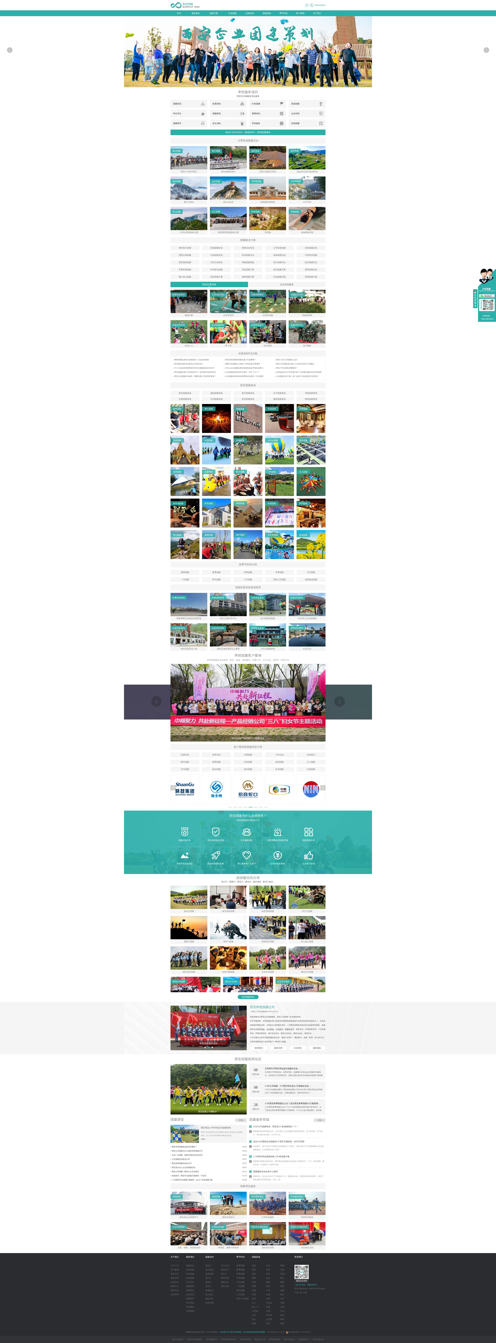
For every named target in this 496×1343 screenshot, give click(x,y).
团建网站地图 (191, 1332)
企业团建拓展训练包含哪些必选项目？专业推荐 (244, 376)
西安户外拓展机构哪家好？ (287, 368)
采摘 (254, 1323)
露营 (254, 1274)
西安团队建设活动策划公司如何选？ (189, 364)
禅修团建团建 (248, 262)
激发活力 (225, 1270)
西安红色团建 (179, 981)
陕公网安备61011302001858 (299, 1332)
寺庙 (268, 1265)
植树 (254, 1278)
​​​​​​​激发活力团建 (307, 972)
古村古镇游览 (216, 262)
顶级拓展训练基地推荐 (248, 587)
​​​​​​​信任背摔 (268, 346)
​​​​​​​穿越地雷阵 (307, 315)
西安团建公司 (303, 1339)
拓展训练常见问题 (248, 353)
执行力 (208, 1278)
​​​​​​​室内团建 (303, 440)
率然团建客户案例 (248, 655)
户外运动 (279, 755)
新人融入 (209, 1294)
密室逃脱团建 (185, 262)
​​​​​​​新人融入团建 (307, 941)
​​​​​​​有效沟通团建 (228, 972)
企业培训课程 (178, 1227)
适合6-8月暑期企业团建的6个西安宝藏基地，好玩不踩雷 (278, 1141)
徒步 (268, 1278)
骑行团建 (176, 151)
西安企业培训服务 (195, 1339)
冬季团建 (279, 572)
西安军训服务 (283, 981)
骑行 (268, 1323)
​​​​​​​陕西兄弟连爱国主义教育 (228, 649)
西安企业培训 (231, 981)
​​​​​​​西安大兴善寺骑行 (189, 172)
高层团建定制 (311, 248)
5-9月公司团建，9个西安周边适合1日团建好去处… (288, 1086)
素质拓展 (225, 1278)
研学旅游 (261, 1029)
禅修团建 (255, 212)
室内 (254, 1299)
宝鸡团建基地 (216, 399)
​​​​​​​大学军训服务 (268, 1217)
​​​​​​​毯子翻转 (307, 346)
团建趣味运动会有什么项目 (265, 1171)
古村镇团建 (256, 181)
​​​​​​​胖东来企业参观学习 (189, 1217)
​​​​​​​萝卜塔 (228, 346)
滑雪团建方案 (311, 277)
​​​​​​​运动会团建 (273, 440)
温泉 (254, 1265)
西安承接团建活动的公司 (182, 1163)
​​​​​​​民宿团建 (209, 503)
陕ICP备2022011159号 (276, 1332)
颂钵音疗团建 (185, 248)
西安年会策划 (289, 1339)
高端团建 (176, 1196)
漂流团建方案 (248, 269)
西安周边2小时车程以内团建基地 (216, 1128)
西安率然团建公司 (262, 1007)
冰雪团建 (248, 755)
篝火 (282, 1278)
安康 (282, 1307)
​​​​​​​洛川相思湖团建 (268, 618)
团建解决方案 (248, 240)
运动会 (269, 1303)
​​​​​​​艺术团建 (240, 472)
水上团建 (311, 762)
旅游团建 (279, 762)
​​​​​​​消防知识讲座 (268, 1247)
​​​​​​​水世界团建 (273, 535)
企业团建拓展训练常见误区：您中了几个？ (242, 372)
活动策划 (279, 1029)
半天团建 (240, 1282)
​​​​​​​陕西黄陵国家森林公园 (228, 232)
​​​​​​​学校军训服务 (307, 1217)
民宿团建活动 (248, 255)
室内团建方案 (279, 269)
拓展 (268, 1307)
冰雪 (268, 1311)
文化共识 (225, 1265)
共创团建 (248, 762)
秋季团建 (248, 572)
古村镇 (255, 1311)
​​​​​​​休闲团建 (177, 472)
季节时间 (283, 13)
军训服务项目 (257, 1196)
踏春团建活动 (279, 255)
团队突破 (225, 1286)
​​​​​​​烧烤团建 (177, 409)
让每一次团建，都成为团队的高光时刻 (187, 1155)
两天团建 (216, 579)
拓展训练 (250, 13)
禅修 (282, 1265)
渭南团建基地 (311, 393)
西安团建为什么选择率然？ (248, 815)
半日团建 (311, 572)
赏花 (268, 1270)
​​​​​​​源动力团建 (189, 911)
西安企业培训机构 (248, 51)
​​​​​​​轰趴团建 (303, 503)
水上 (254, 1303)
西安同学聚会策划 (228, 1339)
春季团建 (185, 572)
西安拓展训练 (209, 284)
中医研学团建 (311, 255)
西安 (282, 1286)
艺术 (254, 1315)
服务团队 (317, 1048)
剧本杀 (269, 1315)
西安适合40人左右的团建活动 (183, 1167)
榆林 (282, 1319)
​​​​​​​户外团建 (272, 472)
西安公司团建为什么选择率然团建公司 (187, 1151)
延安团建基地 (248, 399)
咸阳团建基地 (216, 393)
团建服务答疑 (259, 1119)
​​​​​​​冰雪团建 (209, 440)
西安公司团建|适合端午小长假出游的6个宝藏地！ (296, 364)
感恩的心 (225, 1282)
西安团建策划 (211, 1339)
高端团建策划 (216, 248)
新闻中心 (175, 1286)
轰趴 (268, 1282)
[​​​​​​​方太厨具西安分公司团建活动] (279, 789)
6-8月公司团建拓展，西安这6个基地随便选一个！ (275, 1126)
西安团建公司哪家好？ (208, 1111)
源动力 (208, 1265)
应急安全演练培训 (259, 1227)
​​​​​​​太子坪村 (307, 202)
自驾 (268, 1274)
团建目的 (209, 1257)
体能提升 (209, 1290)
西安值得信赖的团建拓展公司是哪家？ (240, 360)
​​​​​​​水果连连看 (268, 315)
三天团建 (248, 579)
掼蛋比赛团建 (185, 255)
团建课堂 (177, 1119)
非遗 (282, 1270)
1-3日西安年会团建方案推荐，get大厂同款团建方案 (192, 1180)
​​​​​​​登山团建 (177, 535)
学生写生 (190, 1282)
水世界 (269, 1319)
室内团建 (248, 769)
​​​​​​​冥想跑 (268, 232)
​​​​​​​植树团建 (209, 535)
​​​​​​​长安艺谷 (307, 649)
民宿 (254, 1294)
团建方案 (214, 13)
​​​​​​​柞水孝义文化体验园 (307, 618)
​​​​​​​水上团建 (303, 472)
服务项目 (196, 13)
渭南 (282, 1303)
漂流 (254, 1290)
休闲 (268, 1299)
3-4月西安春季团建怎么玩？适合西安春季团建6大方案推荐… (292, 1103)
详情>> (204, 1139)
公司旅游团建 (279, 248)
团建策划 (288, 1029)
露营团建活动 (311, 269)
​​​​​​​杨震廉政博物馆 (268, 202)
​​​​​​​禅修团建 (303, 409)
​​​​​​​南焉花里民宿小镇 (189, 649)
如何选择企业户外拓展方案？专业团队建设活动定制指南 (298, 372)
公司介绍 (175, 1265)
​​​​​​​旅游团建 (177, 440)
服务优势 (278, 1048)
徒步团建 (176, 181)
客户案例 (300, 13)
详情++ (242, 1120)
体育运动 (216, 755)
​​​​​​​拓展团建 (240, 440)
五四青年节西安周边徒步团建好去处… (282, 1068)
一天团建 (185, 579)
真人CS (255, 1307)
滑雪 (254, 1286)
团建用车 (190, 1299)
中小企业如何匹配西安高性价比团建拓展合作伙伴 (194, 368)
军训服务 (190, 1307)
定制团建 (190, 1311)
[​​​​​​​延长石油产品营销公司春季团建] (311, 789)
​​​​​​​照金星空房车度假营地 (307, 172)
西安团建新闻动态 (248, 1059)
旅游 (254, 1270)
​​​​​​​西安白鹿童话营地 (267, 172)
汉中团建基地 (279, 393)
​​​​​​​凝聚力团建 (189, 941)
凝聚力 (208, 1282)
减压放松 (209, 1270)
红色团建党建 (279, 277)
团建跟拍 (190, 1286)
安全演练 (190, 1303)
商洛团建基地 (311, 399)
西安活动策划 (177, 1339)
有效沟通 (209, 1303)
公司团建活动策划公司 (181, 1159)
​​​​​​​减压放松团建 (228, 911)
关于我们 (317, 13)
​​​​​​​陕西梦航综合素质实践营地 (189, 618)
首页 (179, 13)
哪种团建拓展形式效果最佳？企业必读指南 (192, 360)
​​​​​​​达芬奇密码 (228, 315)
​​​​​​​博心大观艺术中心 (228, 618)
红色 (254, 1282)
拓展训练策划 (178, 295)
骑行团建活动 (279, 262)
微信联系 (488, 296)
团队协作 (209, 1299)
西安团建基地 (248, 385)
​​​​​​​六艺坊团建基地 (268, 649)
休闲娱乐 (311, 755)
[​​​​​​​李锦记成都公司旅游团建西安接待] (248, 789)
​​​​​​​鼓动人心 (189, 346)
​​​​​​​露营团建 (240, 503)
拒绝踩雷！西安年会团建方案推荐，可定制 (189, 1176)
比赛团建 (311, 769)
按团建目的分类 (248, 878)
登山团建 (176, 212)
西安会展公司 (318, 1339)
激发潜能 (209, 1274)
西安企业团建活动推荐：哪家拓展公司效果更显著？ (195, 376)
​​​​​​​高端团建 (240, 409)
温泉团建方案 (216, 277)
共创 (268, 1286)
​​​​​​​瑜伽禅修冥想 (307, 232)
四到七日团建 (279, 579)
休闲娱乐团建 (216, 269)
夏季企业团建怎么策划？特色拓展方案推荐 (242, 364)
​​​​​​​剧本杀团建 (178, 503)
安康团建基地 (185, 399)
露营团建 (255, 151)
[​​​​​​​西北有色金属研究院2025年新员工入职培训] (216, 789)
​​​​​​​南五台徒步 (228, 202)
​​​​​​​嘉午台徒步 (189, 202)
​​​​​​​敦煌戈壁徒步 (228, 1217)
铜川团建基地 (248, 393)
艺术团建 (185, 769)
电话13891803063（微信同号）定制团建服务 (248, 132)
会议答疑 (175, 1294)
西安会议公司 (260, 1339)
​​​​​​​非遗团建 (272, 409)
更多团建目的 (248, 997)
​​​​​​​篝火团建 (209, 409)
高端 (282, 1274)
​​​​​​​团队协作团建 (189, 972)
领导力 (208, 1286)
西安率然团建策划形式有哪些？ (184, 1147)
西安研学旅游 (245, 1339)
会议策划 (270, 1029)
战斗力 (224, 1274)
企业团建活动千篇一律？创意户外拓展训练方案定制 (297, 376)
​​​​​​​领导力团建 (228, 941)
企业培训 (190, 1294)
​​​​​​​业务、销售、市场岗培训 (189, 1247)
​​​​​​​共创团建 (272, 503)
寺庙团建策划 (216, 255)
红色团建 (232, 13)
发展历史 (175, 1290)
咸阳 (282, 1290)
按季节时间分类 (248, 564)
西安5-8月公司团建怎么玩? (287, 360)
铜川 (282, 1294)
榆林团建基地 (279, 399)
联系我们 (259, 1048)
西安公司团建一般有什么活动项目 (185, 1172)
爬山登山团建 (185, 277)
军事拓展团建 (185, 269)
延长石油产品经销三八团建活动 (248, 738)
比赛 (268, 1294)
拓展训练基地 (178, 598)
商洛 (282, 1323)
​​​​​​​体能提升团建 (268, 941)
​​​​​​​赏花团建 (303, 535)
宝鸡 (282, 1311)
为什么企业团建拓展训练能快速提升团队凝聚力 (244, 368)
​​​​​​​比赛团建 (209, 472)
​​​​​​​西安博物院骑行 (228, 172)
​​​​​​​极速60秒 (189, 315)
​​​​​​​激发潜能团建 (268, 911)
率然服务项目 (248, 92)
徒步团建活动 (311, 262)
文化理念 (298, 1048)
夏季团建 (216, 572)
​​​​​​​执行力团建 (307, 911)
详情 (283, 1042)
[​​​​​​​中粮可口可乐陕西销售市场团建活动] (185, 789)
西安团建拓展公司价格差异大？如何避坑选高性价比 (195, 372)
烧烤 (282, 1282)
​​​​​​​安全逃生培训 (307, 1247)
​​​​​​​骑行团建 (240, 535)
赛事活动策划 (248, 248)
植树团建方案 (248, 277)
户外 (268, 1290)
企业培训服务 (287, 284)
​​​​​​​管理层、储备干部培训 (228, 1247)
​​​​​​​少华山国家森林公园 (189, 232)
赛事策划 (190, 1290)
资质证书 (175, 1274)
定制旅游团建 (311, 579)
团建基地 (267, 13)
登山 (254, 1319)
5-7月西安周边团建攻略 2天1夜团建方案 (271, 1156)
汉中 (282, 1299)
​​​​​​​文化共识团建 (268, 972)
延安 (282, 1315)
